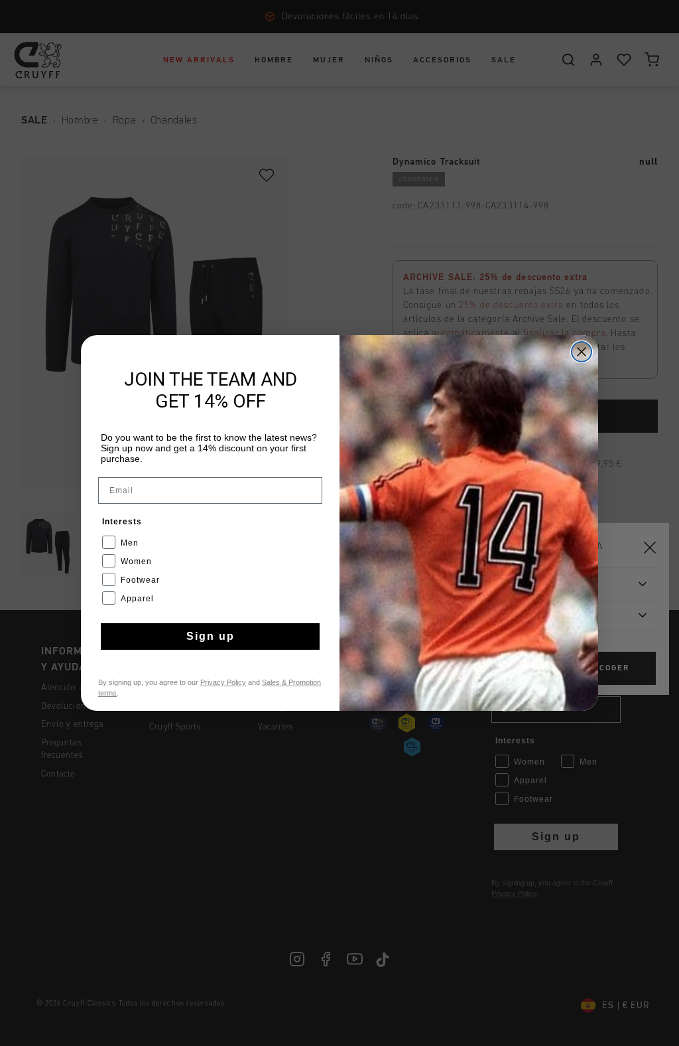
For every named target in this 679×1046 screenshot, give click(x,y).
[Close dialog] (581, 352)
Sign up (210, 636)
